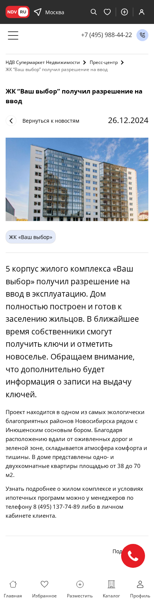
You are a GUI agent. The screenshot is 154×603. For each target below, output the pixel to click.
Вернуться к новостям (50, 120)
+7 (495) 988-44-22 (106, 35)
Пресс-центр (104, 62)
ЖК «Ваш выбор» (30, 237)
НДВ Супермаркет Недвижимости (43, 62)
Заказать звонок (142, 35)
